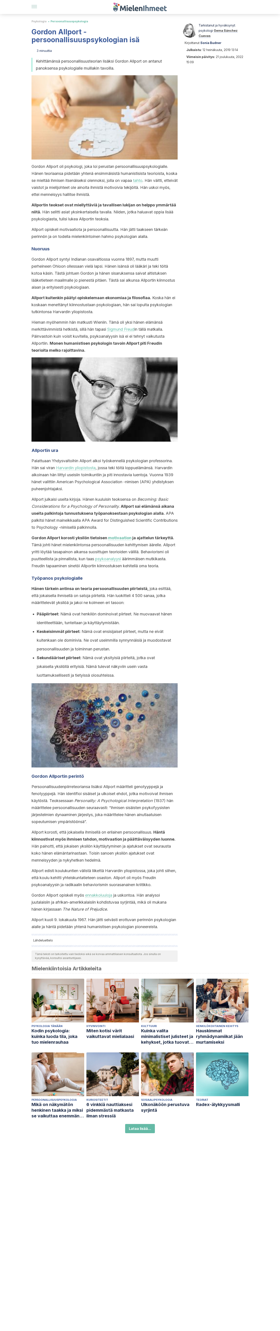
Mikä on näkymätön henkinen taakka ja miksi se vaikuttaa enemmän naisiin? (57, 1110)
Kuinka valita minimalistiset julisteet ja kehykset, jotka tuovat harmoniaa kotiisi (167, 1036)
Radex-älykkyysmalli (218, 1104)
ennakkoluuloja (98, 895)
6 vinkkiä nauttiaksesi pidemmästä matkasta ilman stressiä (110, 1110)
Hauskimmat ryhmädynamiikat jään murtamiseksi (219, 1036)
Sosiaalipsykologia (156, 1099)
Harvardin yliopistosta (76, 467)
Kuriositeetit (97, 1099)
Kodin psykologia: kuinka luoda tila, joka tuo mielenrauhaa (54, 1036)
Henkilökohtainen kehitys (217, 1026)
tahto (137, 180)
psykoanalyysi (108, 559)
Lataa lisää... (140, 1128)
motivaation (119, 538)
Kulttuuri (149, 1026)
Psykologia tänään (47, 1026)
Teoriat (202, 1099)
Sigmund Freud (120, 329)
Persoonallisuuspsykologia (69, 21)
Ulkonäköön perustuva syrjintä (165, 1107)
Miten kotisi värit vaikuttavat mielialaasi (110, 1033)
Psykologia (39, 21)
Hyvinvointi (95, 1026)
